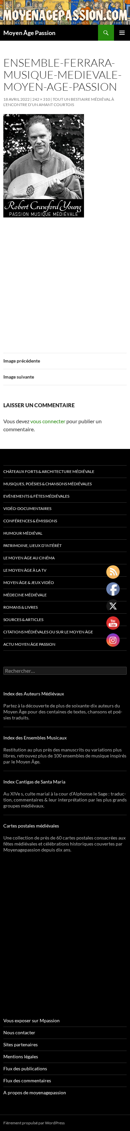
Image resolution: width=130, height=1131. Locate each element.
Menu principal (122, 33)
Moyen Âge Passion (29, 32)
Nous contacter (19, 1032)
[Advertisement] (65, 281)
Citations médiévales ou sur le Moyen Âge (48, 631)
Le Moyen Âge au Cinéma (29, 557)
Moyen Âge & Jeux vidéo (28, 582)
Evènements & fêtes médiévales (36, 496)
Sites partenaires (20, 1044)
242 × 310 (41, 99)
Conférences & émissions (30, 520)
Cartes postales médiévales (31, 825)
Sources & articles (23, 619)
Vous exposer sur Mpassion (31, 1020)
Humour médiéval (22, 533)
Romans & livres (20, 607)
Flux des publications (25, 1068)
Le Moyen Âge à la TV (24, 570)
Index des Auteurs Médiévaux (33, 693)
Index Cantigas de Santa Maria (34, 781)
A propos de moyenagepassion (34, 1092)
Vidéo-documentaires (27, 508)
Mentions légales (20, 1056)
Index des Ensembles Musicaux (35, 737)
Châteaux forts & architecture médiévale (48, 471)
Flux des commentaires (27, 1080)
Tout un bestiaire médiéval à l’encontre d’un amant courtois (58, 102)
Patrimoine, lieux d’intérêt (32, 545)
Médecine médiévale (25, 594)
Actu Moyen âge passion (29, 644)
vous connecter (47, 421)
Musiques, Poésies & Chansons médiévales (47, 483)
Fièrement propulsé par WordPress (34, 1122)
